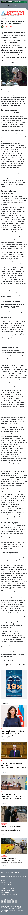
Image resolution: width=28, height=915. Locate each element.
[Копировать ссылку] (19, 664)
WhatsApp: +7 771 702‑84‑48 (9, 894)
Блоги (16, 6)
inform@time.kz (5, 892)
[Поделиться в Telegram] (6, 664)
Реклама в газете (6, 882)
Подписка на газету (6, 884)
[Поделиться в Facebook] (2, 664)
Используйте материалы (8, 875)
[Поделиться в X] (15, 664)
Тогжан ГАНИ (8, 26)
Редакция (4, 880)
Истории (10, 6)
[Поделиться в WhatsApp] (10, 664)
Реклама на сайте (14, 698)
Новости (3, 6)
